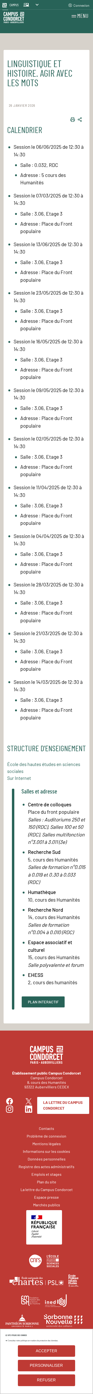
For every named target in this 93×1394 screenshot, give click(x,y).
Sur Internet (19, 778)
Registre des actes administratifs (46, 1166)
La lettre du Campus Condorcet (63, 1105)
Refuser (46, 1380)
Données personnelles (47, 1159)
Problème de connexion (46, 1136)
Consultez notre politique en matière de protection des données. (33, 1341)
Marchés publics (46, 1204)
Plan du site (46, 1182)
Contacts (46, 1128)
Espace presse (46, 1197)
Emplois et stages (46, 1174)
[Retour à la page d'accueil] (14, 18)
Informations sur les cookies (46, 1151)
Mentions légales (46, 1143)
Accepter (46, 1351)
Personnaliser (46, 1365)
